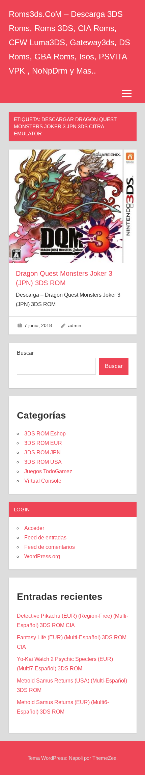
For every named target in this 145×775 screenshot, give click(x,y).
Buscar (25, 353)
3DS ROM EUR (43, 443)
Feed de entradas (45, 537)
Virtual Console (42, 481)
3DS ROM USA (43, 462)
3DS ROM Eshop (45, 433)
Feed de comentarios (49, 547)
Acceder (34, 528)
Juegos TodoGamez (48, 471)
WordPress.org (42, 556)
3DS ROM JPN (42, 452)
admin (74, 325)
